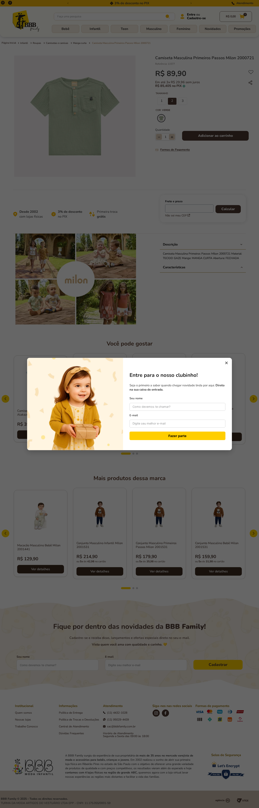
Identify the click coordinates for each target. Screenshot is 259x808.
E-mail (134, 415)
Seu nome (136, 398)
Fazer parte (177, 436)
